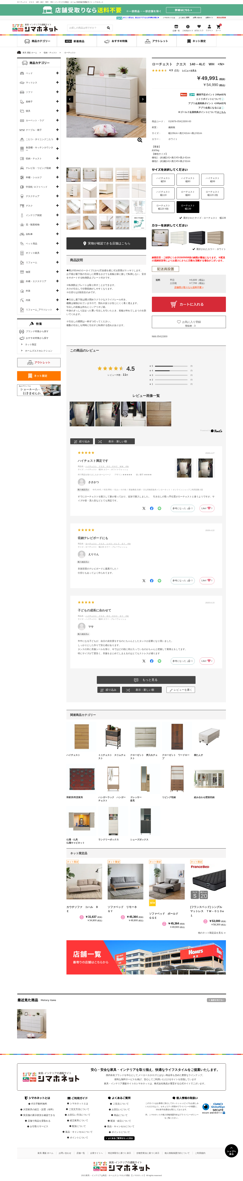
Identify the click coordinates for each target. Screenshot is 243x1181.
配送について (79, 1126)
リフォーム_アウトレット (39, 309)
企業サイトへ (96, 1153)
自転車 (29, 234)
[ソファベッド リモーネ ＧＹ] (125, 882)
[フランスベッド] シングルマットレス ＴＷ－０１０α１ (207, 911)
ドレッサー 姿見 (144, 799)
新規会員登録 (221, 17)
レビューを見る (189, 70)
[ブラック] (197, 238)
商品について (121, 1115)
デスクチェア (32, 196)
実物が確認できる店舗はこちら (108, 243)
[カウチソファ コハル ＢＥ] (84, 882)
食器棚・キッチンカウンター (39, 149)
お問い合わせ (197, 17)
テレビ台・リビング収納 (38, 168)
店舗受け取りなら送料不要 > (189, 287)
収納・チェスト (34, 158)
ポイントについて (79, 1137)
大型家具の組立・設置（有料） (39, 1109)
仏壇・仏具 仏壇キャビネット (80, 841)
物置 (28, 272)
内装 (28, 300)
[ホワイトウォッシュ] (178, 238)
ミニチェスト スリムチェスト (112, 757)
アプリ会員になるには (209, 107)
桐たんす (198, 755)
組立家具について (79, 1120)
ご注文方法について (79, 1109)
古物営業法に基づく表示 (147, 1153)
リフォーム (31, 262)
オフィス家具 (32, 253)
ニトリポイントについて (208, 99)
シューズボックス (139, 839)
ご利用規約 (200, 1153)
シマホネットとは (169, 17)
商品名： (103, 466)
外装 (28, 290)
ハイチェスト (73, 755)
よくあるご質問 (184, 17)
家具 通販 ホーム (45, 1153)
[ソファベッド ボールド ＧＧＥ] (167, 882)
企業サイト (209, 17)
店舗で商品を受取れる (39, 1121)
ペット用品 (31, 243)
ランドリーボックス (108, 839)
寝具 (28, 111)
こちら (222, 112)
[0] (219, 27)
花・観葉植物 (32, 224)
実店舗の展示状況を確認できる (39, 1115)
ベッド (29, 73)
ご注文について (121, 1103)
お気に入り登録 (191, 321)
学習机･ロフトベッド (36, 187)
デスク (29, 205)
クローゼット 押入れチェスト (144, 757)
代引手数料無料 (39, 1103)
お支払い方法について (79, 1114)
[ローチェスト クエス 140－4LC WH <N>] (31, 1024)
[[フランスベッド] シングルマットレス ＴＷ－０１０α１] (208, 882)
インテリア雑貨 (34, 215)
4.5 (130, 368)
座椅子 (29, 101)
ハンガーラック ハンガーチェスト (112, 799)
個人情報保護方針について (177, 1153)
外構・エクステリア (36, 281)
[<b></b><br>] (106, 98)
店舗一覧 (81, 1153)
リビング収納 (169, 797)
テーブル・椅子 (34, 130)
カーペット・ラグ (35, 120)
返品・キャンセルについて (79, 1132)
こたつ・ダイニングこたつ (39, 139)
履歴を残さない (216, 1000)
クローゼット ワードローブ (175, 757)
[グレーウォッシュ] (215, 238)
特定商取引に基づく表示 (119, 1153)
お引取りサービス (39, 1126)
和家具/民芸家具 (74, 797)
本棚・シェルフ (34, 177)
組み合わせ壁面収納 (204, 797)
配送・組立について (120, 1121)
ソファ (29, 92)
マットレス (31, 82)
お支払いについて (121, 1109)
